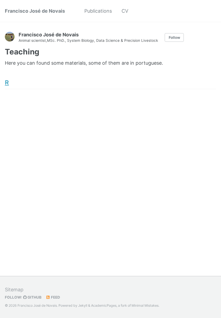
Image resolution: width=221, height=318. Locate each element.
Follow (174, 37)
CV (125, 11)
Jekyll (82, 305)
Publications (98, 11)
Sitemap (14, 289)
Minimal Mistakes (145, 305)
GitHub (34, 297)
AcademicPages (103, 305)
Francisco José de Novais (35, 11)
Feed (55, 297)
